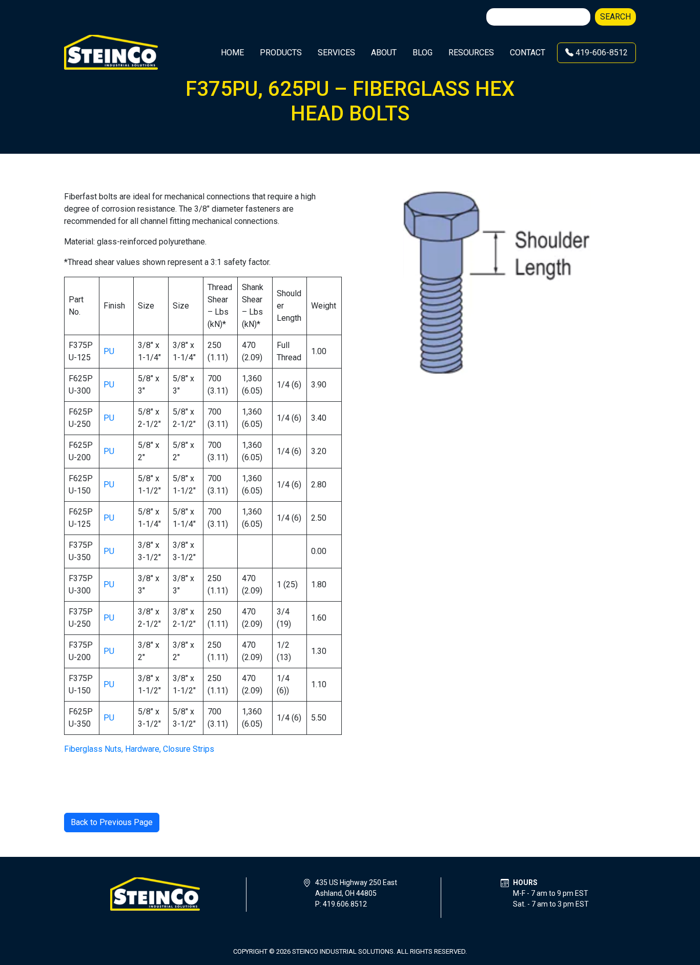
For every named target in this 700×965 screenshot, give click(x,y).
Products (281, 52)
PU (109, 351)
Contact (527, 52)
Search (615, 17)
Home (232, 52)
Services (336, 52)
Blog (423, 52)
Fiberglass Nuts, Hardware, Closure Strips (139, 749)
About (384, 52)
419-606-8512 (600, 52)
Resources (471, 52)
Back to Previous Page (112, 822)
